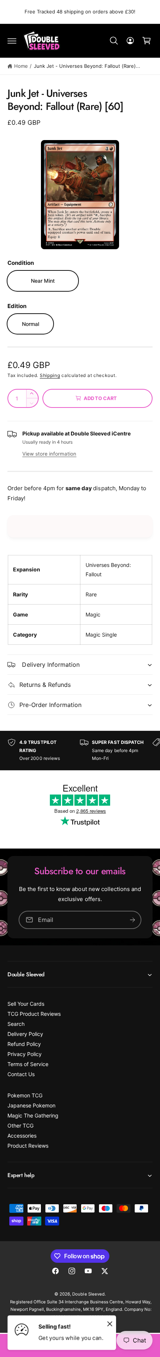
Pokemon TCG (24, 1095)
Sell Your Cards (25, 1004)
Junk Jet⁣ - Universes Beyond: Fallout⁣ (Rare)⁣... (87, 66)
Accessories (21, 1135)
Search (16, 1024)
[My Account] (130, 40)
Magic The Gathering (32, 1115)
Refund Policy (24, 1044)
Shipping (50, 375)
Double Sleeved (88, 1294)
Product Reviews (27, 1145)
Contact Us (21, 1074)
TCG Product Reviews (34, 1014)
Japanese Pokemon (31, 1105)
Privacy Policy (24, 1054)
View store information (49, 454)
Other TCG (20, 1125)
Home (21, 66)
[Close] (109, 1323)
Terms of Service (27, 1064)
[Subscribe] (132, 919)
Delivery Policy (25, 1034)
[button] (12, 40)
